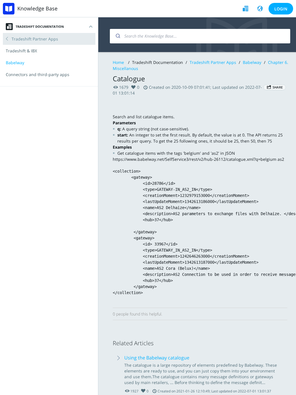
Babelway (252, 62)
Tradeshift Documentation (40, 26)
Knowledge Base (37, 8)
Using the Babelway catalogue (156, 358)
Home (118, 62)
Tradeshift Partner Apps (213, 62)
